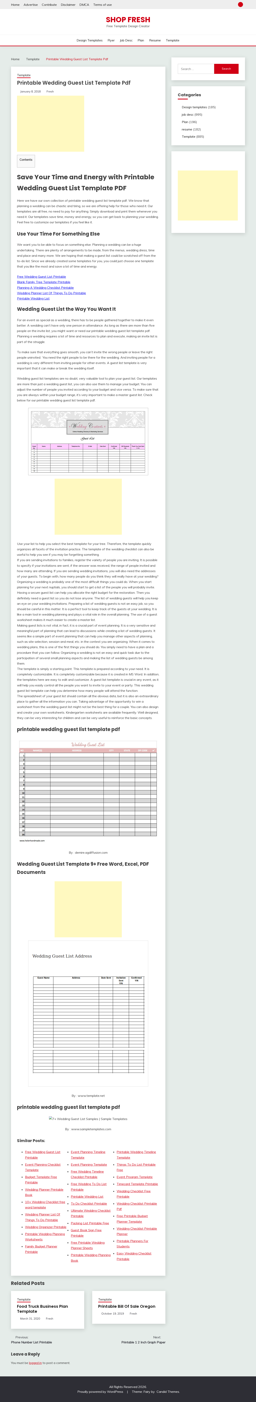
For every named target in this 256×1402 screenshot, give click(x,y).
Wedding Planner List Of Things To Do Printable (51, 293)
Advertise (31, 5)
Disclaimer (68, 5)
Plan (141, 40)
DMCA (84, 5)
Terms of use (102, 5)
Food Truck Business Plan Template (42, 1309)
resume (155, 40)
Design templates (90, 40)
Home (15, 5)
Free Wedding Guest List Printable (41, 277)
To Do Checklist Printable (89, 1203)
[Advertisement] (50, 124)
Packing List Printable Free (90, 1223)
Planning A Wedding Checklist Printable (45, 288)
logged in (35, 1363)
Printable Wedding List (33, 298)
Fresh (50, 91)
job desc (126, 40)
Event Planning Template (89, 1164)
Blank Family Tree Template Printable (43, 282)
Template (172, 40)
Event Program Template (135, 1177)
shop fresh (128, 19)
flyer (111, 40)
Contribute (49, 5)
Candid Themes (168, 1392)
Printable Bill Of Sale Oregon (126, 1306)
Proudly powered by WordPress (100, 1392)
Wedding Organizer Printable (45, 1227)
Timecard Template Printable (137, 1184)
